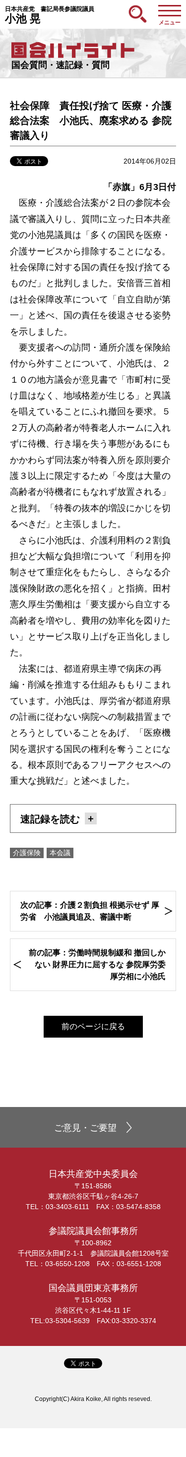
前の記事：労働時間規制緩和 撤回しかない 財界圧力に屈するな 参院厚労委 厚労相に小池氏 (101, 964)
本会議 (60, 853)
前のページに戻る (93, 1026)
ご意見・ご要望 (85, 1128)
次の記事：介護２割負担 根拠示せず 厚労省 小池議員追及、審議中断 (89, 911)
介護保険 (27, 853)
